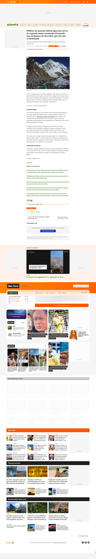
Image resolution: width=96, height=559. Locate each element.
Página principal (14, 2)
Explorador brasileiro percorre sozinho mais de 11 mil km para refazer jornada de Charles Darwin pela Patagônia (58, 481)
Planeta (37, 212)
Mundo (56, 434)
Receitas (14, 434)
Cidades (15, 488)
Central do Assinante (75, 1)
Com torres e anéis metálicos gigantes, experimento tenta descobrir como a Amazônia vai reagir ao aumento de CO (37, 517)
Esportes (37, 524)
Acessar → (23, 322)
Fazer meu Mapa (16, 316)
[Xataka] (29, 200)
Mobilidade (15, 453)
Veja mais (29, 162)
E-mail (83, 1)
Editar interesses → (84, 292)
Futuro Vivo (30, 514)
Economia (15, 443)
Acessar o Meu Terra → (25, 286)
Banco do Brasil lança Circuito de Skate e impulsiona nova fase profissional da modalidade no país (40, 527)
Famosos (35, 434)
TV (55, 453)
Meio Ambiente (38, 488)
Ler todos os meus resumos (61, 305)
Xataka (31, 212)
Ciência (56, 443)
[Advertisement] (80, 491)
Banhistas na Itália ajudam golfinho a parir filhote (16, 526)
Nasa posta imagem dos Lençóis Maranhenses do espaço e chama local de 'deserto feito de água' (62, 491)
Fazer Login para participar (48, 231)
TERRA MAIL (65, 1)
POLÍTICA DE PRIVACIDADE (60, 542)
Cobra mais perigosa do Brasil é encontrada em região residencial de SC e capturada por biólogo (20, 491)
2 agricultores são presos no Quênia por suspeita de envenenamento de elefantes (41, 491)
